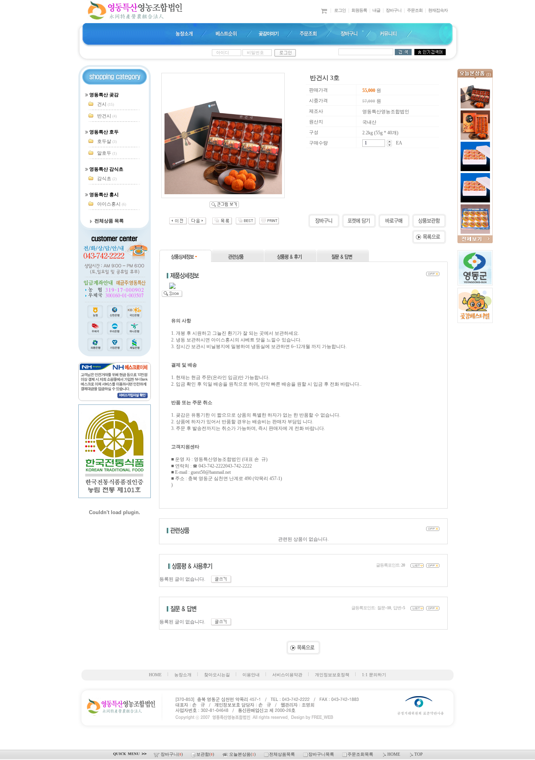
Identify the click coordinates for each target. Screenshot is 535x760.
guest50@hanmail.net (211, 472)
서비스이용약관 (287, 675)
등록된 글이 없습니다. (185, 579)
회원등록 (359, 10)
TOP (418, 754)
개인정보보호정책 (332, 675)
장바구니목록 (321, 754)
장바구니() (172, 754)
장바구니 (393, 10)
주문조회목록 (360, 754)
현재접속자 (438, 10)
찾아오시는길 (217, 675)
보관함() (205, 754)
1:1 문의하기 (374, 675)
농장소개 (183, 675)
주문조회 (415, 10)
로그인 (340, 10)
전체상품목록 (282, 754)
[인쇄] (269, 223)
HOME (155, 675)
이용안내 (251, 675)
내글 (376, 10)
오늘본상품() (243, 754)
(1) (488, 74)
